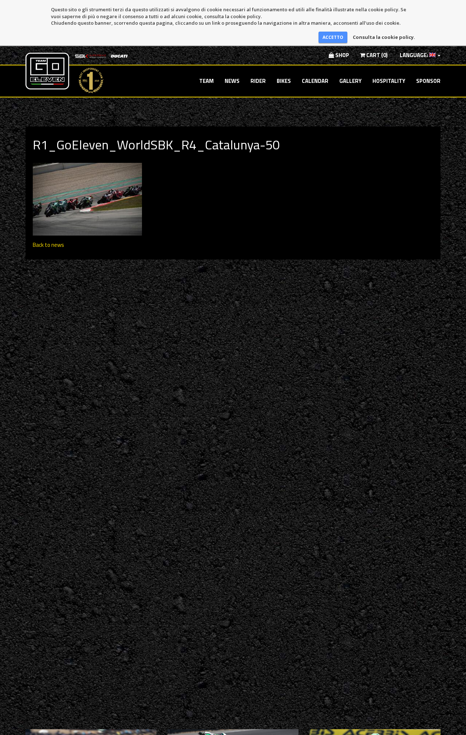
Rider (258, 81)
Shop (341, 55)
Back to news (48, 245)
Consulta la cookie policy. (384, 37)
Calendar (315, 81)
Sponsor (428, 81)
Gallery (350, 81)
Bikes (284, 81)
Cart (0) (376, 55)
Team (206, 81)
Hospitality (388, 81)
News (232, 81)
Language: (414, 55)
